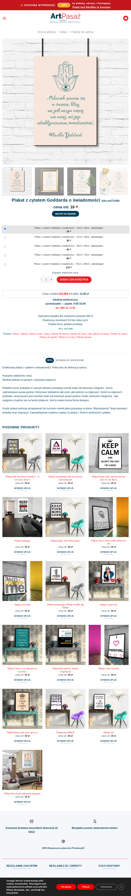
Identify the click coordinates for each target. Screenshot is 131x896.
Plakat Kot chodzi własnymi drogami (22, 793)
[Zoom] (7, 161)
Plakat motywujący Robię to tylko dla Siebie (65, 606)
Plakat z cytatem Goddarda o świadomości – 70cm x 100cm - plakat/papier (69, 264)
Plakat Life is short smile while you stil (108, 542)
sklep (63, 32)
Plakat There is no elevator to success (22, 670)
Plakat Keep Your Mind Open (65, 540)
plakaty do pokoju (101, 334)
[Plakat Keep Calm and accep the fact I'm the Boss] (109, 453)
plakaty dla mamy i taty (81, 334)
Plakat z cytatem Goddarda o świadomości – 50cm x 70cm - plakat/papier (69, 255)
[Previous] (9, 101)
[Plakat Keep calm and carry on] (22, 709)
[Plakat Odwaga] (22, 517)
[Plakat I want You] (109, 581)
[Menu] (4, 18)
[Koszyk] (125, 18)
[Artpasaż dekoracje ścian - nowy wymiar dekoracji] (65, 18)
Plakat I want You (108, 604)
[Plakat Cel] (109, 709)
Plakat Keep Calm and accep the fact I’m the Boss (108, 478)
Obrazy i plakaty (20, 334)
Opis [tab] (49, 360)
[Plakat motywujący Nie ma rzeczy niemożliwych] (65, 453)
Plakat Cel (109, 732)
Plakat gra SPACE (65, 732)
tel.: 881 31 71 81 (65, 308)
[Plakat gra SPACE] (65, 709)
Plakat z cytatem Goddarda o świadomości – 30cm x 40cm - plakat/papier (69, 246)
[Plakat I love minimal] (109, 645)
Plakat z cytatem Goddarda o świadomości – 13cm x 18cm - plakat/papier (69, 228)
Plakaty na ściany (66, 337)
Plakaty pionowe (83, 337)
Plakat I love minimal (108, 668)
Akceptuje (66, 886)
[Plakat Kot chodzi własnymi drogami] (22, 770)
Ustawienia (106, 886)
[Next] (122, 101)
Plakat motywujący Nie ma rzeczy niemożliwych (65, 478)
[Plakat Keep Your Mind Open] (65, 517)
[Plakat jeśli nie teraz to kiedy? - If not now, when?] (22, 453)
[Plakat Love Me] (22, 581)
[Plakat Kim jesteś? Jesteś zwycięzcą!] (65, 645)
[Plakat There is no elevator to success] (22, 645)
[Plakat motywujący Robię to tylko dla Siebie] (65, 581)
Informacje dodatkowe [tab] (69, 360)
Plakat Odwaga (22, 540)
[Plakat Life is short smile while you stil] (109, 517)
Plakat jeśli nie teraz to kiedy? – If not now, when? (22, 478)
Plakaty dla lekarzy (60, 334)
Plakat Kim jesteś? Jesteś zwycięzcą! (65, 670)
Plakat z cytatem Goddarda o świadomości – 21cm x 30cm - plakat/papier (69, 237)
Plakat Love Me (22, 604)
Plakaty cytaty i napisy (39, 334)
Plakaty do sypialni (48, 337)
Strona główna (46, 32)
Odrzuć (86, 886)
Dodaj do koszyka (74, 279)
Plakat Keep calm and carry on (22, 732)
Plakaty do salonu (82, 32)
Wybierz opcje (22, 488)
